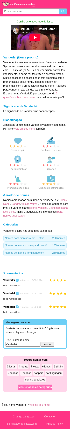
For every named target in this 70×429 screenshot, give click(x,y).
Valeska (42, 207)
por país (38, 373)
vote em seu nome (24, 128)
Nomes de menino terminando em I (35, 252)
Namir (6, 204)
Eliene (33, 207)
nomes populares (35, 379)
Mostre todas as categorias (35, 387)
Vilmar (25, 204)
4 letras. (23, 366)
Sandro (16, 204)
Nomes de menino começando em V (35, 245)
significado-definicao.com (22, 423)
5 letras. (35, 366)
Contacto (49, 416)
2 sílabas (13, 373)
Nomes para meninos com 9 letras (35, 238)
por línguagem (54, 373)
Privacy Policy (54, 423)
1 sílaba (58, 366)
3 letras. (11, 366)
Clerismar (54, 207)
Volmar (34, 204)
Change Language (24, 416)
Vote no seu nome (39, 404)
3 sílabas (26, 373)
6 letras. (46, 366)
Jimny (63, 200)
